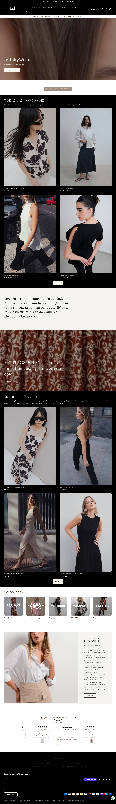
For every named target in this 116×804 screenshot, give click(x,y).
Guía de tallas (47, 763)
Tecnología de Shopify (20, 800)
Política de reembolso (44, 800)
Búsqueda (69, 763)
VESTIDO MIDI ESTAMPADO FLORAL (14, 487)
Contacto (52, 766)
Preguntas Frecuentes (35, 763)
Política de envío (67, 800)
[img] (58, 720)
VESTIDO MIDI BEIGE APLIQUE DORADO (15, 573)
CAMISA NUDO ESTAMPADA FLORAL (14, 188)
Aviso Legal (65, 769)
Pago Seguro (56, 763)
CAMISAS (74, 618)
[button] (33, 7)
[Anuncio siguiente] (111, 1)
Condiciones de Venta (54, 769)
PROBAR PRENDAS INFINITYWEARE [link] (58, 88)
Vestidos (52, 618)
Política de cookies (32, 766)
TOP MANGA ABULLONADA (67, 275)
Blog (63, 763)
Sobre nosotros (43, 766)
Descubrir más (11, 70)
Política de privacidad (80, 763)
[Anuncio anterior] (5, 1)
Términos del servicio (56, 800)
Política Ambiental (83, 766)
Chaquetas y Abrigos (33, 618)
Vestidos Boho (9, 618)
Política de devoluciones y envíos (66, 766)
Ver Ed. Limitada (12, 381)
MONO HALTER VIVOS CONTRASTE (69, 487)
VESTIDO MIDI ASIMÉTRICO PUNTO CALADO (72, 573)
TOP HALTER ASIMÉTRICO (11, 275)
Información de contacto (78, 800)
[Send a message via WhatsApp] (113, 798)
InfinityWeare (11, 800)
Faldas (95, 618)
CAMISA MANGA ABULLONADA (68, 188)
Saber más (25, 70)
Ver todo (58, 283)
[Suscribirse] (33, 779)
